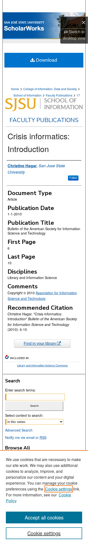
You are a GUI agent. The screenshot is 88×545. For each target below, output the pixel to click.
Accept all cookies (44, 517)
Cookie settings (58, 489)
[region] (44, 497)
